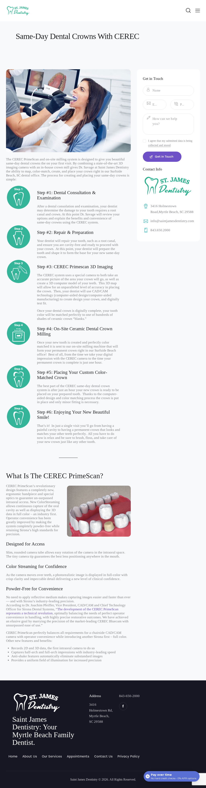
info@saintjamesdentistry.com (172, 221)
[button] (197, 10)
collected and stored (159, 145)
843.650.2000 (160, 230)
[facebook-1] (123, 706)
